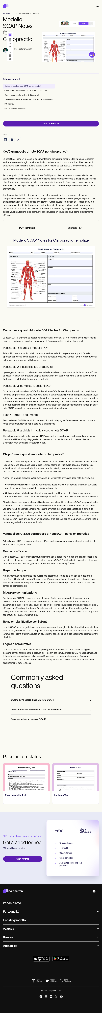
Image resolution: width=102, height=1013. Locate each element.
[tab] (27, 228)
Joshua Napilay (18, 49)
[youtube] (61, 996)
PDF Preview (9, 104)
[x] (56, 996)
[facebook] (40, 996)
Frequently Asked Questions (15, 108)
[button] (97, 6)
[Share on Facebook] (12, 139)
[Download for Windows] (60, 959)
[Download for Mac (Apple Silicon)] (41, 959)
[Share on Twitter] (18, 139)
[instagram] (46, 996)
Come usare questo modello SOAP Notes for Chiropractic (26, 91)
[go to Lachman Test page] (75, 777)
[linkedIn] (51, 996)
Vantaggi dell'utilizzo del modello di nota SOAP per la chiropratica (28, 100)
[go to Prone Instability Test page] (26, 777)
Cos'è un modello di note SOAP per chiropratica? (22, 86)
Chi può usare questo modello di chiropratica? (21, 95)
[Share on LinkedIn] (5, 139)
